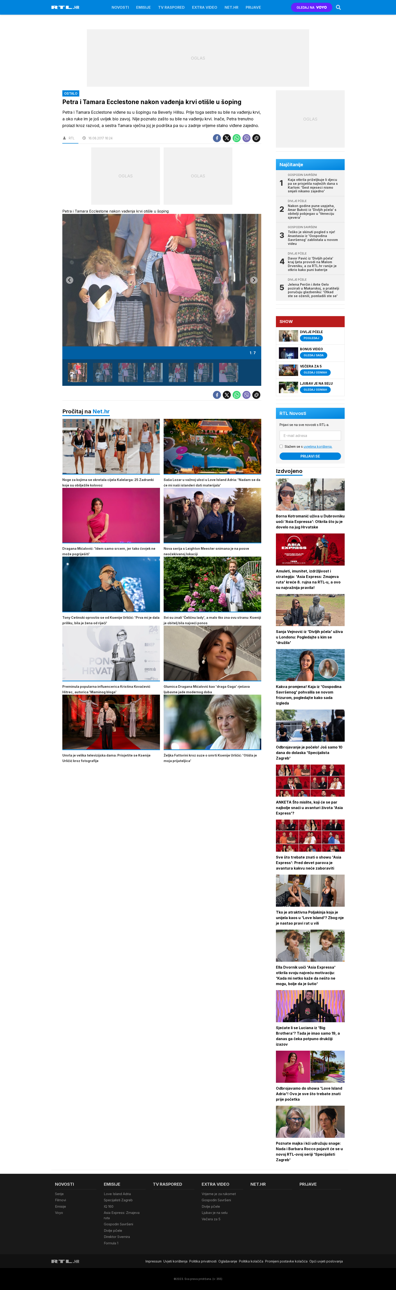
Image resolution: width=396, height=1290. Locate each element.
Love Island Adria (117, 1194)
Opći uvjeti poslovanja (326, 1261)
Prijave (253, 7)
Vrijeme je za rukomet (219, 1194)
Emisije (143, 7)
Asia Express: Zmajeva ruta (122, 1215)
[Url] (256, 138)
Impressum (154, 1261)
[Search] (338, 7)
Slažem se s (308, 446)
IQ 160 (108, 1206)
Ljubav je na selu (215, 1212)
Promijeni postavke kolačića (286, 1261)
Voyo (59, 1212)
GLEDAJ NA (305, 7)
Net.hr (101, 411)
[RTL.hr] (65, 7)
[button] (77, 372)
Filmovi (60, 1200)
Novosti (120, 7)
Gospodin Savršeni (118, 1224)
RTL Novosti (293, 413)
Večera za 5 (211, 1219)
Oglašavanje (227, 1261)
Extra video (204, 7)
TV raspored (171, 7)
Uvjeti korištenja (175, 1261)
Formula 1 (111, 1243)
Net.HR (231, 7)
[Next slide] (254, 280)
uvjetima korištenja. (318, 446)
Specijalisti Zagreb (118, 1200)
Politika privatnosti (203, 1261)
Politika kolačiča (251, 1261)
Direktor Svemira (117, 1237)
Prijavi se (310, 456)
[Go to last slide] (69, 280)
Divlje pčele (113, 1230)
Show (286, 321)
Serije (59, 1194)
